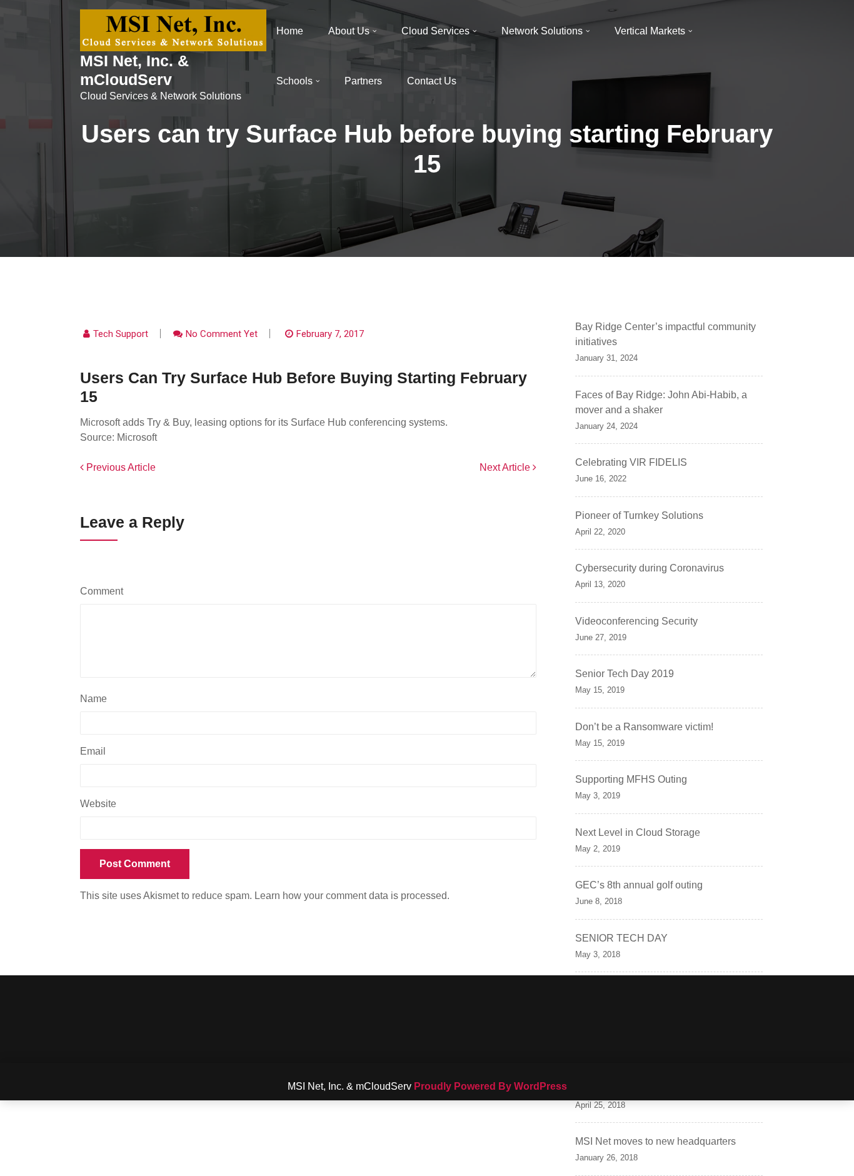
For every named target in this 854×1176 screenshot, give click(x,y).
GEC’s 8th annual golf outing (639, 885)
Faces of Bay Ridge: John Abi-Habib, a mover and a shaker (661, 402)
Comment (104, 591)
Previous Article (120, 467)
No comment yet (222, 333)
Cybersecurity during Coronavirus (649, 568)
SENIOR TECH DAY (621, 938)
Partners (363, 81)
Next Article (506, 467)
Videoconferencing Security (636, 621)
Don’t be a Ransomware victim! (644, 726)
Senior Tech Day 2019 (624, 673)
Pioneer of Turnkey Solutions (639, 515)
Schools (294, 81)
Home (289, 31)
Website (98, 803)
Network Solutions (542, 31)
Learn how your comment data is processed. (352, 895)
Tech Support (120, 333)
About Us (348, 31)
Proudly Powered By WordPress (490, 1086)
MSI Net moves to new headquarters (655, 1141)
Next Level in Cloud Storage (637, 832)
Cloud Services (435, 31)
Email (96, 751)
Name (96, 698)
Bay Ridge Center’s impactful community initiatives (665, 334)
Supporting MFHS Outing (631, 779)
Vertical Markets (650, 31)
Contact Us (431, 81)
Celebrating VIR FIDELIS (631, 462)
